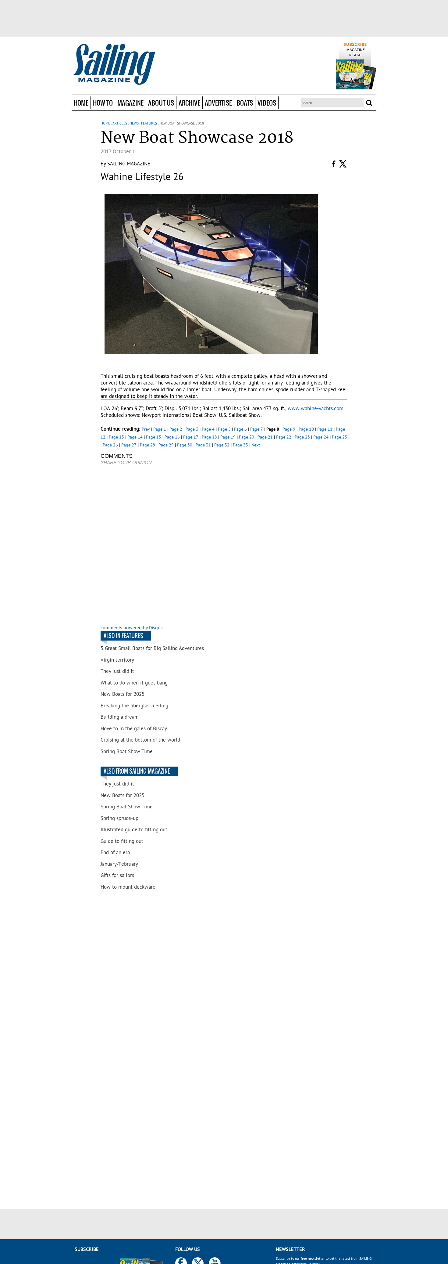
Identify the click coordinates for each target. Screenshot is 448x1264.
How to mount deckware (128, 886)
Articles (119, 123)
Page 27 (129, 445)
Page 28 (147, 445)
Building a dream (120, 716)
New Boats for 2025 (122, 694)
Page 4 (208, 429)
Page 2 (175, 429)
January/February (119, 864)
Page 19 (228, 437)
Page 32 (221, 445)
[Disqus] (175, 545)
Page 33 (240, 445)
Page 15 (153, 437)
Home (81, 102)
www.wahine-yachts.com (315, 408)
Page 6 (240, 429)
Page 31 (203, 445)
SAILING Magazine (128, 163)
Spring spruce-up (119, 818)
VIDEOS (267, 102)
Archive (189, 102)
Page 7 (256, 429)
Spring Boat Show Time (127, 751)
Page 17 (190, 437)
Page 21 (265, 437)
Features (149, 123)
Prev (146, 429)
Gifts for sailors (117, 875)
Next (255, 445)
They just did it (117, 671)
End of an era (115, 852)
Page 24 (321, 437)
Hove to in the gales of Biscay (134, 728)
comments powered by (132, 627)
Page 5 (224, 429)
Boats (244, 102)
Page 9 (289, 429)
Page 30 (184, 445)
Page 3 (192, 429)
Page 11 (324, 429)
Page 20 (246, 437)
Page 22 (283, 437)
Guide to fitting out (122, 841)
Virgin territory (117, 659)
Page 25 (339, 437)
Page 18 (209, 437)
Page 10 (306, 429)
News (134, 123)
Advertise (218, 102)
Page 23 (302, 437)
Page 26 (110, 445)
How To (103, 102)
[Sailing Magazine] (114, 65)
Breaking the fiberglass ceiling (134, 705)
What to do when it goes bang (134, 682)
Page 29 (166, 445)
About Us (161, 102)
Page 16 (172, 437)
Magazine (130, 102)
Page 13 (116, 437)
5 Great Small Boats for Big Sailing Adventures (152, 648)
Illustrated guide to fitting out (134, 829)
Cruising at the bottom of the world (140, 739)
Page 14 (135, 437)
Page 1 (159, 429)
